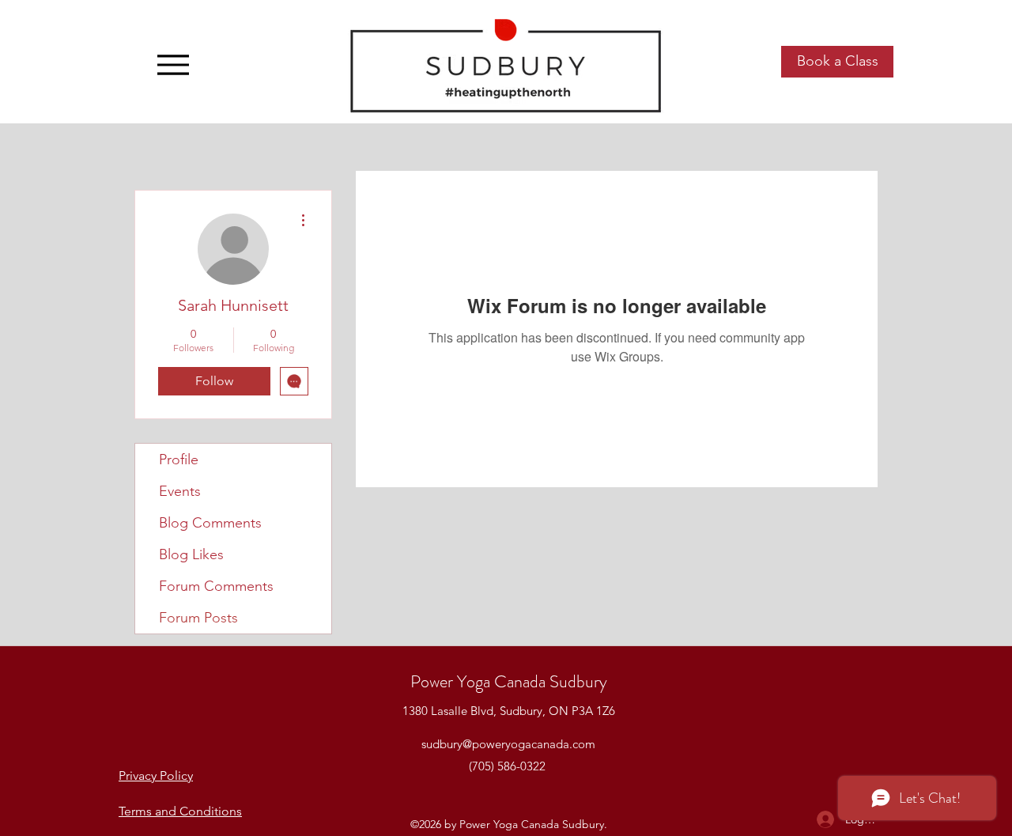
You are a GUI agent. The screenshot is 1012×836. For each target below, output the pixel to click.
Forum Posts (198, 617)
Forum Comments (216, 586)
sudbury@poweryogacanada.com (508, 743)
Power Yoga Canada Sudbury (508, 681)
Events (180, 491)
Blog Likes (191, 554)
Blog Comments (210, 522)
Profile (178, 459)
